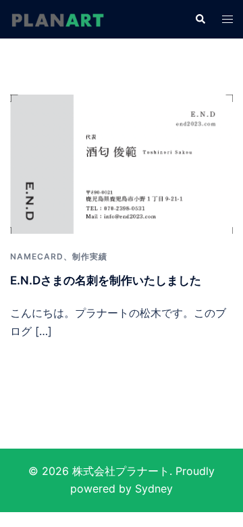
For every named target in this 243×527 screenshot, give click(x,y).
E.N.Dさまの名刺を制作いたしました (105, 280)
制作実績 (89, 256)
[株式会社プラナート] (57, 19)
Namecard (36, 256)
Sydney (154, 488)
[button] (199, 19)
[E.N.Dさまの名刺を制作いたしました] (121, 163)
